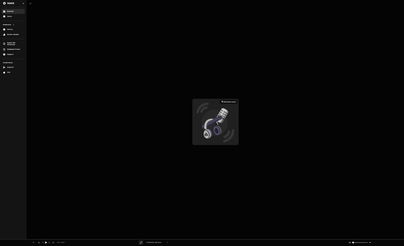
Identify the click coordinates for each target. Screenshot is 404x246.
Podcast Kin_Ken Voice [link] (154, 242)
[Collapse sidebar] (23, 3)
